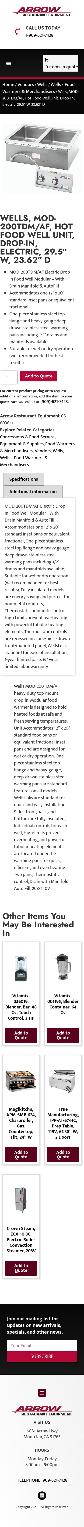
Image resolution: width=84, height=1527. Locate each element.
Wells (42, 85)
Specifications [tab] (23, 479)
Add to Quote (38, 376)
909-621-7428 (55, 1480)
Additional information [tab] (33, 492)
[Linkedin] (42, 1495)
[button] (8, 63)
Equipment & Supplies (22, 444)
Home (8, 85)
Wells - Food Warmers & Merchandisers (38, 88)
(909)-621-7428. (54, 402)
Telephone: (30, 1480)
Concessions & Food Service (27, 437)
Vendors (26, 85)
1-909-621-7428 (39, 35)
